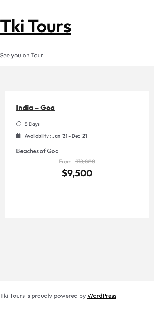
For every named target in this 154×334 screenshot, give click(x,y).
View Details (77, 194)
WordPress (101, 295)
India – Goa (35, 107)
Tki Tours (35, 25)
